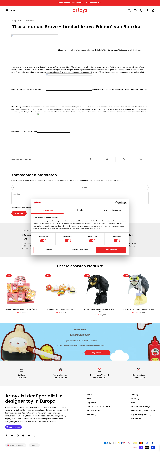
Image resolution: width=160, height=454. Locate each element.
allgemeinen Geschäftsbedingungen (74, 180)
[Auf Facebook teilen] (90, 159)
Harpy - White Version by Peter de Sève (138, 309)
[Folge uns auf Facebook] (6, 435)
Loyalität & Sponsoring (141, 414)
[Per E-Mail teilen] (140, 159)
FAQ (133, 402)
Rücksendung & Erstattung (143, 410)
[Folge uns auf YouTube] (29, 435)
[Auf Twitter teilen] (107, 159)
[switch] (68, 240)
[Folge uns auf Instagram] (18, 435)
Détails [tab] (80, 210)
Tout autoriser (111, 250)
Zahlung (134, 394)
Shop (89, 394)
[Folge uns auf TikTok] (35, 435)
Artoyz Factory (93, 410)
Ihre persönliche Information (99, 406)
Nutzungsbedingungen (141, 406)
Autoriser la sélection (80, 250)
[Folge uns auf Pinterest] (23, 435)
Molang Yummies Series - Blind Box (60, 309)
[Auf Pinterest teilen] (123, 159)
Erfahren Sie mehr (95, 3)
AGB (89, 398)
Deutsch (33, 445)
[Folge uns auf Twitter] (12, 435)
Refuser (49, 250)
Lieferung (135, 398)
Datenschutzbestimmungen (102, 180)
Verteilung (91, 414)
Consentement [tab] (47, 210)
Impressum (92, 402)
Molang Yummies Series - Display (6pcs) (21, 309)
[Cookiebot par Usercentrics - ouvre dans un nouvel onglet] (117, 202)
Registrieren (97, 353)
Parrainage (136, 418)
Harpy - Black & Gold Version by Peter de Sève (99, 310)
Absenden (19, 213)
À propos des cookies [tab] (112, 210)
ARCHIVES (30, 21)
